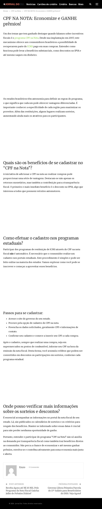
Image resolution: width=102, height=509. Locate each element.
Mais (80, 4)
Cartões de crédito (47, 4)
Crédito (63, 4)
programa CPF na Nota (26, 38)
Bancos (72, 4)
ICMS (30, 46)
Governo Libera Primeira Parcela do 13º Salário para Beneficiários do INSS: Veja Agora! (64, 491)
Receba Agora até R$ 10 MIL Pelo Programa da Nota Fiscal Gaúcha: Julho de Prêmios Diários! (22, 491)
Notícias (30, 4)
